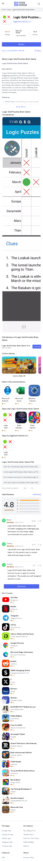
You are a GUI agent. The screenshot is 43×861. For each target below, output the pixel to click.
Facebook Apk (7, 834)
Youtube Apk (7, 846)
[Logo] (20, 3)
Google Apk (6, 831)
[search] (39, 4)
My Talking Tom (29, 831)
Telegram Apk (7, 842)
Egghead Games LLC (22, 21)
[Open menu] (3, 3)
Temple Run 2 (28, 834)
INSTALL (22, 44)
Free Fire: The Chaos (31, 838)
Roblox (26, 846)
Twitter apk (6, 838)
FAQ (3, 857)
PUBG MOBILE (28, 842)
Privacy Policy (28, 857)
